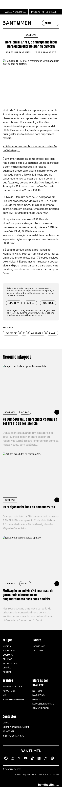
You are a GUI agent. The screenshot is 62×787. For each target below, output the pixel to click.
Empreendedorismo (43, 703)
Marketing (38, 695)
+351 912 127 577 (13, 735)
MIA (4, 695)
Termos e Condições (49, 774)
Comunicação (40, 708)
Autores (38, 650)
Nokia (27, 174)
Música (7, 646)
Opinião (25, 412)
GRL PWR (7, 659)
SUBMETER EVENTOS (13, 699)
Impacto (37, 699)
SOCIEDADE (10, 412)
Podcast (8, 672)
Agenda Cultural (13, 686)
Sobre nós (39, 646)
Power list (9, 691)
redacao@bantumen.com (29, 315)
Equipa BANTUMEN (20, 52)
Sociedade (31, 35)
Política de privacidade (25, 774)
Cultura (8, 654)
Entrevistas (10, 663)
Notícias (37, 691)
